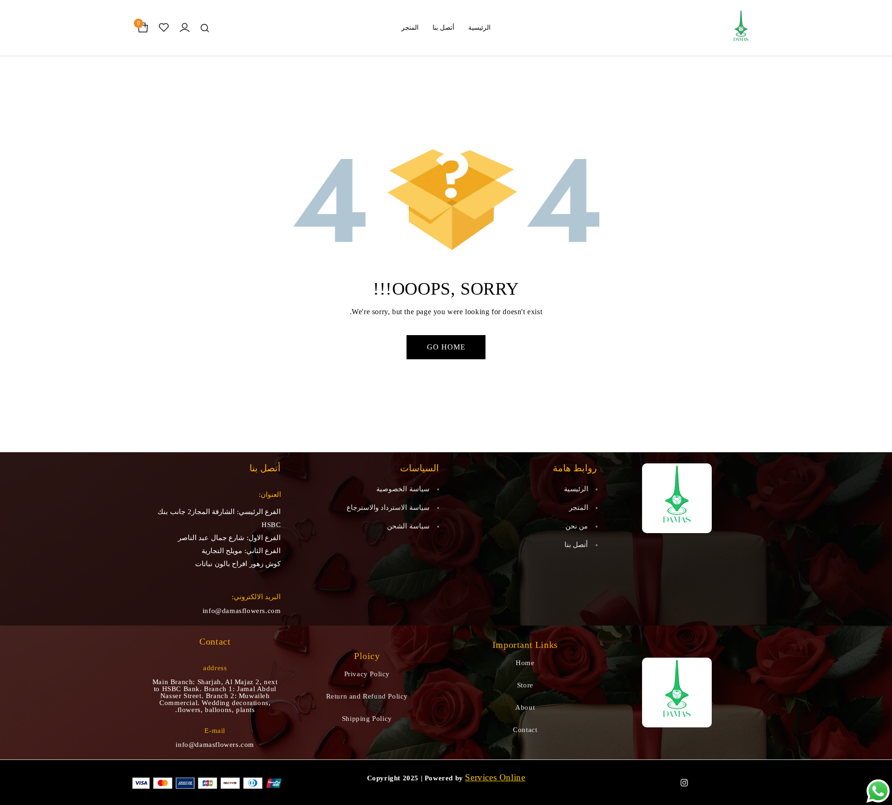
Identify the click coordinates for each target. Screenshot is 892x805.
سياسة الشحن (408, 526)
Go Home (446, 347)
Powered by (444, 778)
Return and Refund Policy (367, 696)
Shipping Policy (367, 718)
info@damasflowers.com (242, 610)
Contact (525, 729)
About (525, 707)
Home (525, 662)
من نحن (576, 526)
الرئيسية (576, 489)
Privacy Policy (367, 674)
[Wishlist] (163, 27)
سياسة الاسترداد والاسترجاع (388, 507)
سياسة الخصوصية (403, 489)
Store (525, 685)
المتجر (578, 507)
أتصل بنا (576, 544)
